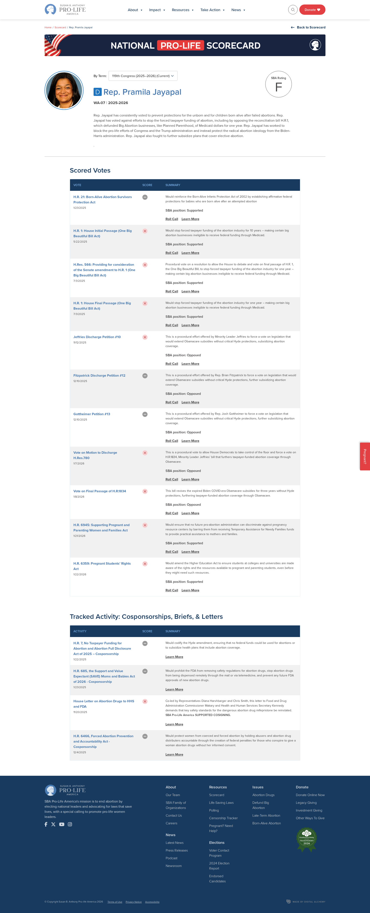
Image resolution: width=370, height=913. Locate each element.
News (236, 9)
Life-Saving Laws (221, 802)
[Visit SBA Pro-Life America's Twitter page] (53, 824)
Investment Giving (309, 810)
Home (48, 27)
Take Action (210, 9)
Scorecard (60, 27)
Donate (311, 9)
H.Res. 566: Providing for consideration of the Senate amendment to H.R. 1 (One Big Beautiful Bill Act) (104, 270)
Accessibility (152, 902)
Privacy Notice (134, 902)
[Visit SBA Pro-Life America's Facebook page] (46, 824)
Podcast (171, 858)
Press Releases (177, 850)
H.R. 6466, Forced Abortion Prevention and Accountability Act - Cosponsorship (103, 741)
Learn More (190, 218)
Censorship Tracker (223, 818)
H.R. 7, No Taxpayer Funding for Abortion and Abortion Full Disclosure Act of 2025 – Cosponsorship (102, 648)
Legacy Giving (306, 802)
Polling (214, 810)
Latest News (175, 842)
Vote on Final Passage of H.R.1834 (99, 491)
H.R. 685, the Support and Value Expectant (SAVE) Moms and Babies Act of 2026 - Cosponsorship (104, 676)
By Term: (100, 75)
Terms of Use (114, 902)
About (133, 9)
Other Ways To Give (310, 818)
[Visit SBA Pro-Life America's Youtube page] (61, 824)
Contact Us (174, 815)
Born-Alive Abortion (266, 823)
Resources (180, 9)
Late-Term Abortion (266, 815)
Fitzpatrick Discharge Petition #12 (99, 375)
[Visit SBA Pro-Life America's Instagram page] (70, 824)
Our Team (173, 794)
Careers (171, 823)
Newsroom (174, 865)
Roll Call (172, 218)
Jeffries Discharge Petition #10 (97, 336)
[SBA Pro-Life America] (65, 9)
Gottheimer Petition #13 (91, 414)
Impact (155, 9)
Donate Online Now (310, 794)
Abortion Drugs (263, 794)
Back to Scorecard (311, 27)
